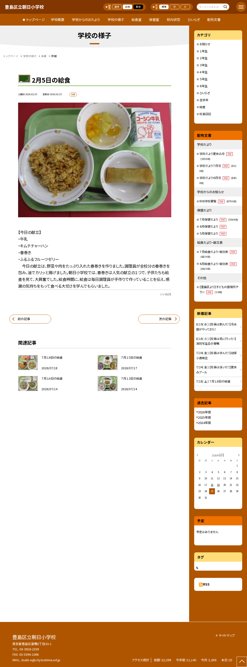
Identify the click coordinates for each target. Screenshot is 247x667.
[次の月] (239, 454)
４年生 (203, 72)
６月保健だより (212, 226)
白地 (127, 6)
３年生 (203, 65)
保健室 (154, 19)
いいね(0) (165, 294)
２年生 (203, 58)
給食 (202, 107)
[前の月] (197, 454)
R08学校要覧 (217, 201)
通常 (116, 6)
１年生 (203, 51)
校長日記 (205, 114)
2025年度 (204, 417)
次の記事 (165, 319)
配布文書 (214, 19)
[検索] (225, 7)
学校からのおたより (86, 19)
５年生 (203, 79)
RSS (206, 584)
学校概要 (57, 19)
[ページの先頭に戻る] (242, 662)
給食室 (136, 19)
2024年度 (204, 422)
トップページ (35, 19)
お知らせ (204, 44)
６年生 (203, 86)
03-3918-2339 (29, 649)
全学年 (203, 100)
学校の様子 (116, 19)
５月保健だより (212, 233)
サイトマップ (227, 635)
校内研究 (173, 19)
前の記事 (24, 319)
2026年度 (204, 412)
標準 (164, 6)
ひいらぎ (194, 19)
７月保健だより (218, 219)
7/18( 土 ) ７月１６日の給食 (213, 381)
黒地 (138, 6)
